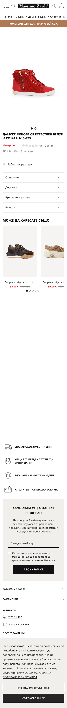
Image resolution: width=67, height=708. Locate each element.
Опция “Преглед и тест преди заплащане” (34, 461)
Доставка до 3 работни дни (33, 446)
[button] (32, 128)
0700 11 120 (15, 617)
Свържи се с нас (19, 624)
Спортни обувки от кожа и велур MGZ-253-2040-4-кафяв (19, 282)
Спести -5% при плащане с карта (36, 489)
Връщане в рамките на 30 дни (34, 475)
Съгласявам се (33, 698)
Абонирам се (33, 569)
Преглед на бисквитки (33, 687)
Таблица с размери (20, 164)
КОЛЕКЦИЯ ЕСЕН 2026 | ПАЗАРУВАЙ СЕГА (33, 23)
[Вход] (53, 6)
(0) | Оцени (46, 145)
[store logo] (33, 6)
